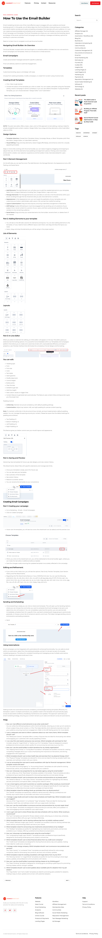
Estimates (78, 60)
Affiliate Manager (80, 31)
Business (78, 41)
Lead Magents (79, 72)
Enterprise (86, 132)
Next (67, 880)
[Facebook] (5, 910)
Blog (76, 38)
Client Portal (79, 45)
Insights (77, 67)
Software (78, 84)
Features (27, 3)
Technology (78, 86)
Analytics (78, 33)
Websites (78, 89)
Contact (43, 3)
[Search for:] (87, 20)
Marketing (78, 74)
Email (77, 55)
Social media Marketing (82, 82)
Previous (8, 880)
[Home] (11, 3)
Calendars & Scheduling (82, 43)
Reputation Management (83, 79)
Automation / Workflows (82, 36)
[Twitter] (10, 910)
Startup (85, 136)
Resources (52, 3)
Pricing (36, 3)
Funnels (77, 62)
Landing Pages (79, 70)
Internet (94, 132)
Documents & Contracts (82, 53)
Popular (78, 136)
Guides (16, 14)
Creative (78, 132)
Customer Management (82, 50)
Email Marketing (8, 14)
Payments (78, 77)
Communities (79, 48)
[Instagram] (15, 910)
